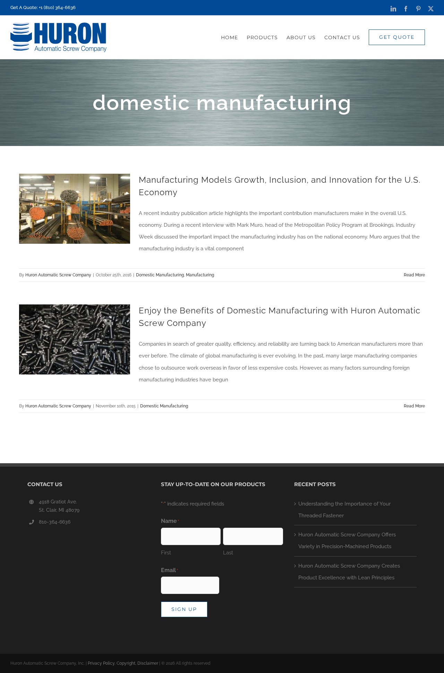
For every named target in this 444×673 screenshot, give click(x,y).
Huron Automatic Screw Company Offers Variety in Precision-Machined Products (347, 541)
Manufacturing (200, 275)
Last (228, 553)
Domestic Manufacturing (160, 275)
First (166, 553)
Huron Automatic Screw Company (58, 275)
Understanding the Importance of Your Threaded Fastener (344, 510)
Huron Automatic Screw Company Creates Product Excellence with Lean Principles (349, 572)
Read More (414, 275)
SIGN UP (184, 609)
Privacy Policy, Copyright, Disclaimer (123, 663)
